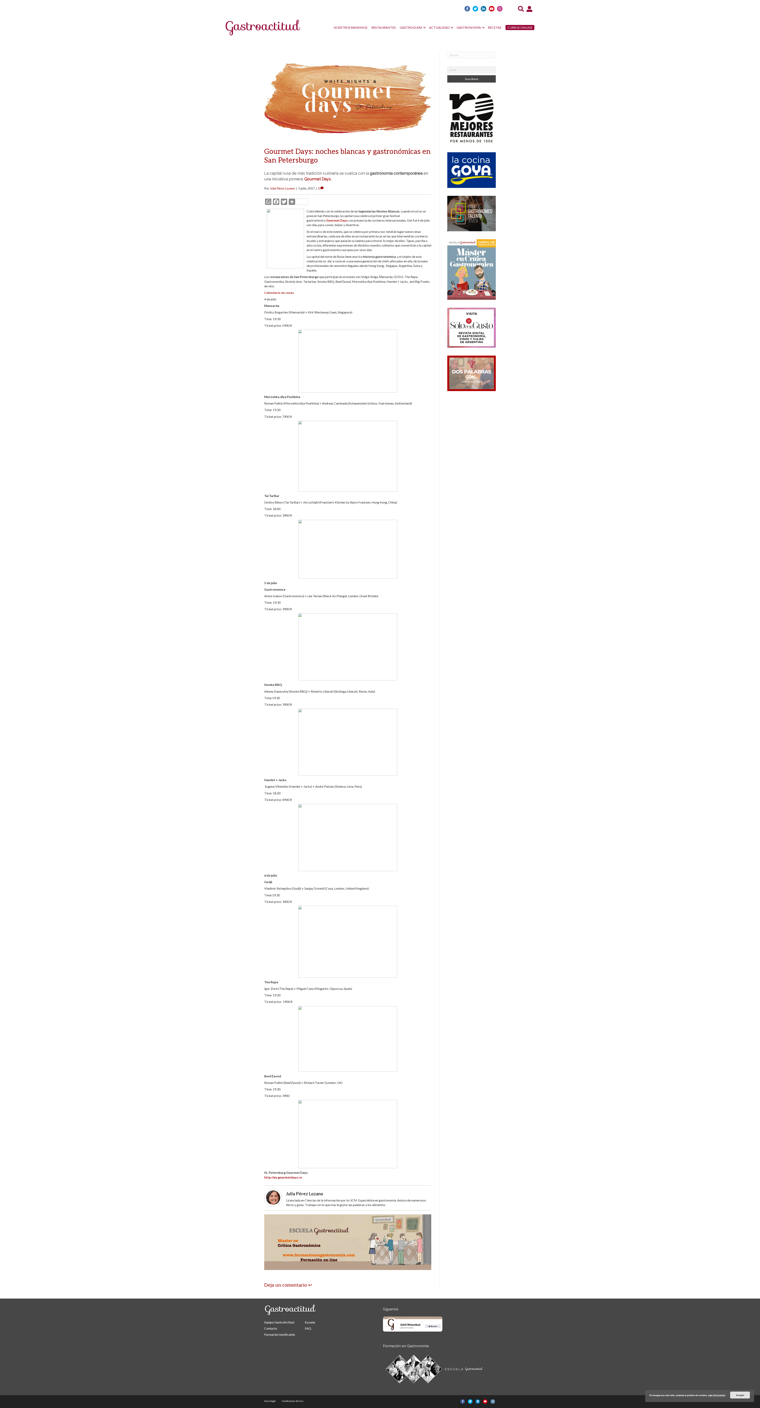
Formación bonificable (279, 1334)
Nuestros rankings (350, 27)
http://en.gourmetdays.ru (283, 1177)
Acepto (740, 1395)
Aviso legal (270, 1400)
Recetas (494, 27)
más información (717, 1395)
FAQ (308, 1328)
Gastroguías (411, 27)
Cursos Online (519, 27)
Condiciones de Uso (292, 1400)
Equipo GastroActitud (279, 1322)
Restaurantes (383, 27)
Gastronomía (469, 27)
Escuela (310, 1322)
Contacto (270, 1328)
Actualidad (439, 27)
